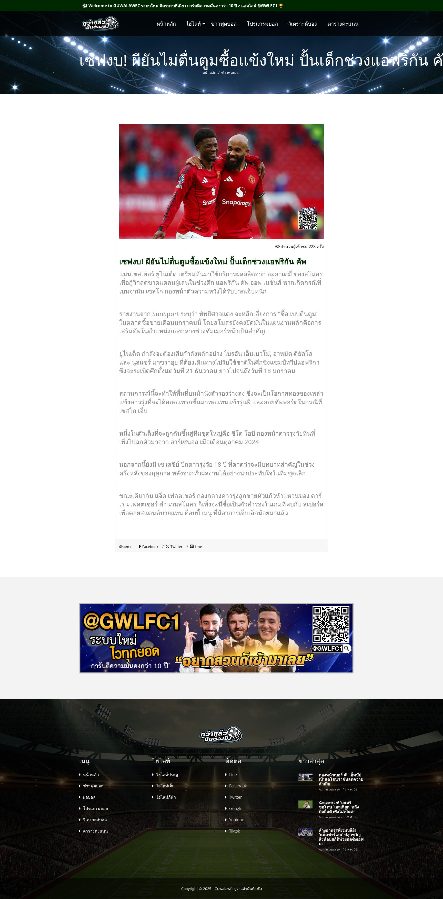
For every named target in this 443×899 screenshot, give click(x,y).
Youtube (236, 820)
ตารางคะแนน (343, 23)
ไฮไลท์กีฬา (166, 797)
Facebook (150, 547)
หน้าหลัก (166, 23)
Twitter (176, 547)
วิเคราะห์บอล (302, 23)
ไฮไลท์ (193, 23)
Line (198, 547)
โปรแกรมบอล (262, 23)
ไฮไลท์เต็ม (165, 786)
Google (235, 808)
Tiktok (234, 831)
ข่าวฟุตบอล (224, 23)
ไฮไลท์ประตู (167, 774)
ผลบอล (89, 797)
